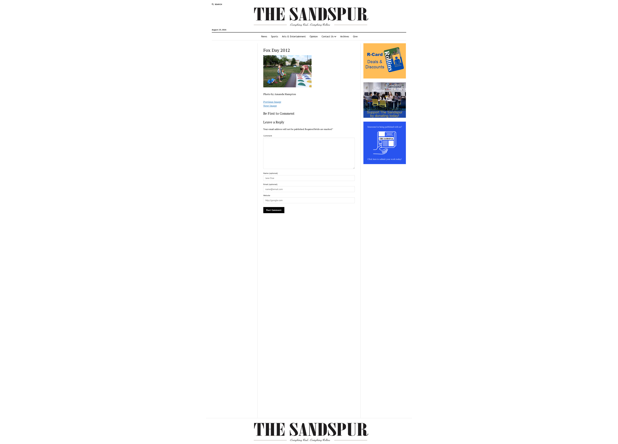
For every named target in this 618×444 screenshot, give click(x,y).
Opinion (314, 36)
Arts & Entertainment (294, 36)
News (264, 36)
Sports (274, 36)
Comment (267, 135)
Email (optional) (270, 184)
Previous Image (272, 102)
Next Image (270, 105)
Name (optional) (270, 173)
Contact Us (328, 36)
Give (355, 36)
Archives (344, 36)
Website (266, 195)
